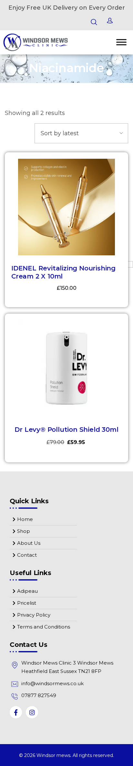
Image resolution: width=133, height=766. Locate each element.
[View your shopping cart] (123, 21)
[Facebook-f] (16, 712)
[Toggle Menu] (121, 42)
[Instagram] (32, 712)
